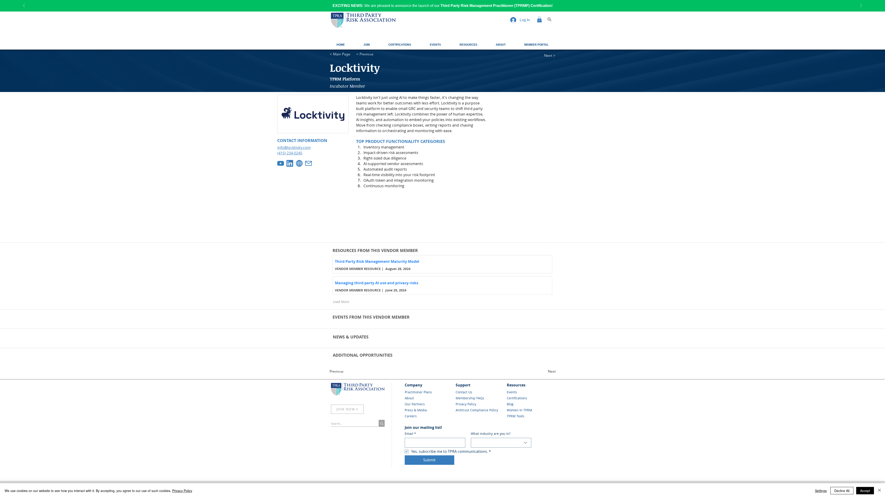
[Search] (549, 19)
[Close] (879, 490)
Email (410, 433)
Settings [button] (821, 490)
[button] (539, 19)
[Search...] (382, 423)
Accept (865, 490)
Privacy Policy (182, 490)
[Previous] (24, 6)
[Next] (861, 6)
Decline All (842, 490)
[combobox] (501, 443)
